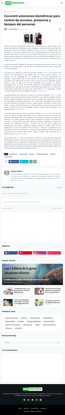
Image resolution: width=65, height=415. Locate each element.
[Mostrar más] (39, 161)
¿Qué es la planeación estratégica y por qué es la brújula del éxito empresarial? (21, 302)
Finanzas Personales (11, 318)
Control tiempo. (20, 109)
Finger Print (53, 95)
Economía (21, 321)
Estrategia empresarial (42, 154)
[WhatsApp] (31, 161)
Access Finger (47, 72)
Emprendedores (48, 318)
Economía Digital (49, 321)
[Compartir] (59, 29)
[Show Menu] (2, 3)
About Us (26, 408)
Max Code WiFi (46, 113)
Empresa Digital (23, 154)
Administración (27, 325)
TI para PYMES (8, 156)
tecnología (52, 154)
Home (20, 408)
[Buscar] (61, 3)
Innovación (18, 328)
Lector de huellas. (20, 134)
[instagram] (36, 399)
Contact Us (44, 408)
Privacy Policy (35, 408)
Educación (8, 328)
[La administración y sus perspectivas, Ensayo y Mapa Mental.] (8, 291)
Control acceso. (41, 91)
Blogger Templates (36, 411)
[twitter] (28, 399)
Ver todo (59, 187)
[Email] (35, 161)
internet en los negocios (12, 325)
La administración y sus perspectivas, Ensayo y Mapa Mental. (22, 290)
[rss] (40, 399)
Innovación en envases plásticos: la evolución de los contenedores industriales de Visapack (53, 290)
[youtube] (32, 399)
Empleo (37, 325)
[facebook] (24, 399)
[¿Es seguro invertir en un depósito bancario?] (39, 302)
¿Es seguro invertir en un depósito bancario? (52, 301)
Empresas (31, 154)
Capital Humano (12, 11)
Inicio (5, 11)
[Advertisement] (14, 227)
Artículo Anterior (7, 208)
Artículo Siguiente (57, 208)
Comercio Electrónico (49, 325)
